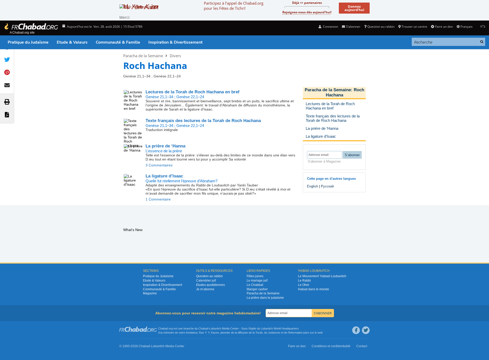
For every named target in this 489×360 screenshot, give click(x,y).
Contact (361, 346)
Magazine (150, 293)
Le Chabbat (255, 285)
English (312, 186)
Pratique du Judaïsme (28, 42)
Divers (175, 55)
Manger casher (257, 289)
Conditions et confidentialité (331, 346)
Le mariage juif (257, 280)
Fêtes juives (255, 276)
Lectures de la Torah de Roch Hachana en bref (192, 91)
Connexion (330, 26)
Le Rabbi (304, 280)
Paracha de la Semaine (143, 55)
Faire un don (444, 26)
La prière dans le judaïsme (265, 297)
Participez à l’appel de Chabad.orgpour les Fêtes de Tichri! (233, 6)
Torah (259, 332)
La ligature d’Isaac (164, 176)
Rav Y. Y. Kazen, (209, 332)
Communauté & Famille (118, 42)
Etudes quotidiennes (210, 285)
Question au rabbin (381, 26)
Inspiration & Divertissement (175, 42)
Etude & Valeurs (72, 42)
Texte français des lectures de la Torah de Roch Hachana (203, 120)
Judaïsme (274, 332)
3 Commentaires (159, 165)
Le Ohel (303, 285)
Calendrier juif (206, 280)
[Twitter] (366, 330)
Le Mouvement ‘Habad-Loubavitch (322, 276)
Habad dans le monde (313, 289)
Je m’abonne (205, 289)
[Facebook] (356, 330)
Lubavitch (215, 328)
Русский (327, 186)
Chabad (203, 328)
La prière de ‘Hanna (165, 146)
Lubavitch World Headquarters (280, 328)
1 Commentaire (158, 199)
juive (306, 332)
